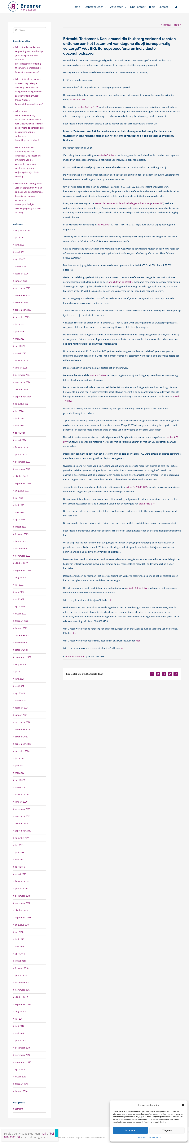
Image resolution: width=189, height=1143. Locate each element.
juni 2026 (19, 244)
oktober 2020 (21, 736)
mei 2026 (19, 252)
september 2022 (23, 570)
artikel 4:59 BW (77, 99)
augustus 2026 (22, 230)
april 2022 (20, 606)
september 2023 (23, 483)
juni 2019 (19, 852)
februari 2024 (21, 447)
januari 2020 (21, 801)
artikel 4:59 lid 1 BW (88, 107)
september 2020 (23, 743)
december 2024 (22, 375)
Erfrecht (19, 1108)
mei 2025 (19, 338)
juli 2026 (19, 237)
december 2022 (22, 548)
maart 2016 (20, 1076)
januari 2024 (21, 454)
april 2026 (20, 259)
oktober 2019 (21, 823)
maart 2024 (20, 440)
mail (43, 1133)
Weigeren (167, 1130)
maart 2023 (20, 526)
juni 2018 (19, 939)
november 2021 (22, 642)
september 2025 (23, 309)
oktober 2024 (21, 389)
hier (74, 633)
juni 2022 (19, 592)
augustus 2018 (22, 924)
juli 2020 (19, 758)
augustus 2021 (22, 664)
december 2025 (22, 288)
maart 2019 (20, 874)
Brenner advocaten (75, 656)
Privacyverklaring (154, 1137)
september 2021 (23, 657)
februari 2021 (21, 707)
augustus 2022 (22, 577)
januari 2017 (21, 1040)
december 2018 (22, 895)
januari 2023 (21, 541)
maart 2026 (20, 266)
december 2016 (22, 1047)
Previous (167, 24)
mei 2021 (19, 686)
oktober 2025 (21, 302)
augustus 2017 (22, 1011)
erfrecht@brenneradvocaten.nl (92, 1137)
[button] (183, 1104)
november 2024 (22, 382)
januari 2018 (21, 975)
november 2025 (22, 295)
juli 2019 (19, 845)
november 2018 (22, 903)
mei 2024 (19, 425)
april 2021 (20, 693)
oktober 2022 (21, 563)
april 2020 (20, 780)
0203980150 (72, 1137)
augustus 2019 (22, 838)
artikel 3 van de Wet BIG (121, 281)
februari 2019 (21, 881)
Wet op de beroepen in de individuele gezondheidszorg (123, 203)
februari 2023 (21, 534)
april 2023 (20, 519)
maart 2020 (20, 787)
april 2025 (20, 346)
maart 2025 (20, 353)
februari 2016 (21, 1083)
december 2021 (22, 635)
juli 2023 (19, 498)
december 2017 (22, 982)
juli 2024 (19, 411)
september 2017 (23, 1004)
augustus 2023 (22, 490)
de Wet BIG (157, 203)
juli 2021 (19, 671)
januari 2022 (21, 628)
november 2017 (22, 989)
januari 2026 (21, 280)
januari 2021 (21, 715)
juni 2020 (19, 765)
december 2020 (22, 722)
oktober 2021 (21, 649)
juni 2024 (19, 418)
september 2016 (23, 1062)
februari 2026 (21, 273)
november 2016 (22, 1055)
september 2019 (23, 830)
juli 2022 (19, 584)
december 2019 (22, 809)
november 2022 (22, 555)
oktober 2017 (21, 997)
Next (176, 24)
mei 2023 (19, 512)
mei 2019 (19, 859)
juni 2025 (19, 331)
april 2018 (20, 953)
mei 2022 (19, 599)
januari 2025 (21, 367)
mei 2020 (19, 772)
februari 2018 (21, 968)
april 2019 (20, 866)
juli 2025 (19, 324)
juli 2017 (19, 1018)
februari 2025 (21, 360)
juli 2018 (19, 932)
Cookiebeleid (140, 1137)
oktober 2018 (21, 910)
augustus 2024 (22, 403)
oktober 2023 (21, 476)
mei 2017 (19, 1033)
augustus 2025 (22, 317)
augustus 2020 (22, 751)
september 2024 (23, 396)
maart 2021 (20, 700)
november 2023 (22, 469)
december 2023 (22, 461)
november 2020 (22, 729)
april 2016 (20, 1069)
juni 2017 (19, 1026)
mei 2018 (19, 946)
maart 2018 (20, 960)
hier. (111, 600)
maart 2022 (20, 613)
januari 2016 (21, 1091)
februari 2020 (21, 794)
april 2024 (20, 432)
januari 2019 (21, 888)
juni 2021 (19, 678)
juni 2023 (19, 505)
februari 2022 (21, 620)
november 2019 (22, 816)
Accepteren (130, 1130)
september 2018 (23, 917)
